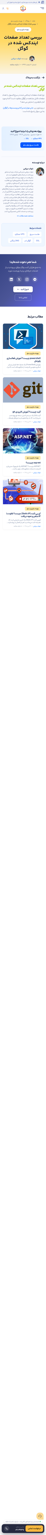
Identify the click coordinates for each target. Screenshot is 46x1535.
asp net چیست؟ (33, 463)
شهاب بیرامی (28, 168)
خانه (33, 21)
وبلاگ (27, 21)
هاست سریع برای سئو (31, 145)
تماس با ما (23, 297)
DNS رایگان (14, 241)
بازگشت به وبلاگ (33, 77)
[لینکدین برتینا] (11, 279)
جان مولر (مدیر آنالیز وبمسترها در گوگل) (18, 108)
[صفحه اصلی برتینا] (23, 8)
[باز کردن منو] (42, 8)
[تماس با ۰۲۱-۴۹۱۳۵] (6, 1528)
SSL (37, 241)
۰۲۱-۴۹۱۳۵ (19, 1529)
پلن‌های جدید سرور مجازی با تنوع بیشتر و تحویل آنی (22, 2)
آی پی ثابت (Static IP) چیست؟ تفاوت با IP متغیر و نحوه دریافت (23, 514)
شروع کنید (25, 289)
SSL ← (26, 138)
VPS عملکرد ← (36, 138)
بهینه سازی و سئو (16, 21)
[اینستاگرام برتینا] (27, 279)
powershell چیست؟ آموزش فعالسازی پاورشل (24, 359)
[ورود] (3, 8)
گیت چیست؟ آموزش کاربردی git (27, 412)
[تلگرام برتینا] (35, 279)
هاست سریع (34, 234)
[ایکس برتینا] (19, 279)
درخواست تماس (34, 1528)
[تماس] (7, 8)
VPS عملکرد (19, 234)
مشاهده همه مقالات (26, 216)
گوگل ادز (28, 241)
